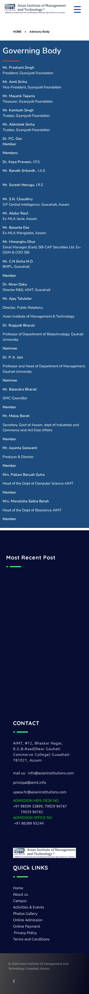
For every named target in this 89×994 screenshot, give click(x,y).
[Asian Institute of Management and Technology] (35, 9)
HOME (17, 31)
